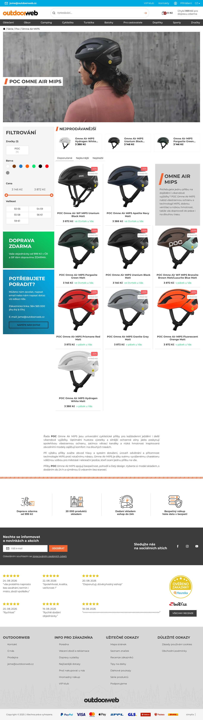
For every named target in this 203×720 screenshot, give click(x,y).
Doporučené (64, 158)
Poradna (64, 644)
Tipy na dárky (118, 664)
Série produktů (119, 677)
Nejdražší (98, 158)
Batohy (108, 22)
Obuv (27, 22)
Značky (195, 22)
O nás (10, 651)
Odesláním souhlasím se (35, 556)
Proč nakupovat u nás (72, 670)
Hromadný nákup (69, 677)
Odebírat (58, 548)
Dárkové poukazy (120, 670)
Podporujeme (118, 683)
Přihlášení (186, 3)
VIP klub (149, 3)
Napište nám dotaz (28, 325)
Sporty (177, 22)
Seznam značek (119, 651)
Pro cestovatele (132, 22)
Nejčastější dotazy (69, 664)
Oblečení (8, 22)
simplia (190, 714)
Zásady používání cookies (177, 644)
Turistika (89, 22)
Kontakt (12, 644)
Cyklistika (68, 22)
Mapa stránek (118, 644)
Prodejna (12, 657)
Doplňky (158, 22)
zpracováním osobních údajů (50, 556)
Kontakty (163, 3)
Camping (46, 22)
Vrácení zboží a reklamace (74, 651)
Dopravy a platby (69, 657)
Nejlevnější (82, 158)
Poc (17, 29)
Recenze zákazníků (121, 657)
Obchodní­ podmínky (174, 651)
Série (10, 29)
